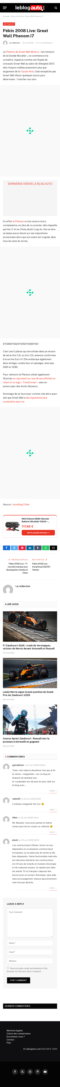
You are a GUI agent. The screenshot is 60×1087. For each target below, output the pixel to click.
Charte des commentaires (19, 1033)
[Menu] (5, 7)
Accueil (6, 16)
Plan (9, 1043)
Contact (10, 1040)
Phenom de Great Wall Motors (22, 51)
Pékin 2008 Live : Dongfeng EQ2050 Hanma (41, 567)
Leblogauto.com (33, 1049)
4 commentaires (46, 43)
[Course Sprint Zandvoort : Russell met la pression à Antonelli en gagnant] (30, 720)
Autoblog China (20, 504)
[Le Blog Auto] (30, 7)
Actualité (9, 24)
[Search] (55, 7)
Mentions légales (15, 1030)
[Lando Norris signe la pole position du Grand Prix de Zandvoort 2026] (30, 673)
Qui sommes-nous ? (16, 1036)
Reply (53, 791)
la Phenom (18, 221)
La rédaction (14, 43)
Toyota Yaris (27, 71)
